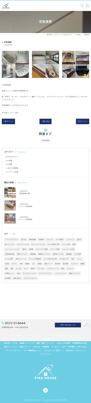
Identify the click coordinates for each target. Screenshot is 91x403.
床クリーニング (9, 244)
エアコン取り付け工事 (50, 259)
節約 (73, 259)
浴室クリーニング (21, 259)
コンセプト (70, 269)
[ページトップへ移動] (86, 325)
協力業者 (65, 264)
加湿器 (39, 264)
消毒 (12, 269)
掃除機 (31, 249)
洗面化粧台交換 (9, 254)
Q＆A (18, 273)
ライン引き (41, 269)
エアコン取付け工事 (53, 244)
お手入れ (23, 240)
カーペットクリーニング (12, 249)
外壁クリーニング (22, 254)
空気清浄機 (32, 240)
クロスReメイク (64, 259)
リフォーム (49, 240)
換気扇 (27, 264)
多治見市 (57, 264)
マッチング (74, 264)
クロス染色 (77, 254)
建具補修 (33, 254)
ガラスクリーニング (23, 244)
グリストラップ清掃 (42, 249)
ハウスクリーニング (53, 269)
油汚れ (79, 240)
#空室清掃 (45, 140)
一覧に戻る (45, 121)
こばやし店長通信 (12, 168)
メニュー (79, 259)
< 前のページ (8, 121)
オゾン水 (18, 269)
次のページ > (82, 121)
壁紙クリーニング (74, 273)
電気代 (33, 269)
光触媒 (82, 264)
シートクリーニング (60, 273)
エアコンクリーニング (45, 273)
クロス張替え (60, 240)
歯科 (74, 244)
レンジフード (70, 240)
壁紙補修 (68, 254)
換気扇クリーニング (44, 254)
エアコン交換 (66, 244)
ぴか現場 (4, 113)
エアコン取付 (9, 259)
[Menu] (87, 5)
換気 (21, 264)
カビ (33, 264)
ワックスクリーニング (29, 273)
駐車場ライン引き (58, 254)
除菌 (6, 269)
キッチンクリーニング (38, 244)
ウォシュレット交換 (68, 249)
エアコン (14, 264)
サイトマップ (45, 354)
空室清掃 (41, 240)
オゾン (26, 269)
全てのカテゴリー (12, 157)
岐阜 (62, 269)
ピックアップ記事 (13, 113)
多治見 (7, 264)
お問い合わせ (17, 278)
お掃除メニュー (9, 273)
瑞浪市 (24, 249)
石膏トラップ (48, 264)
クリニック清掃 (54, 249)
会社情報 (7, 278)
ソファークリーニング (11, 240)
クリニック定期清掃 (35, 259)
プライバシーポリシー (30, 278)
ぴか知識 (9, 164)
